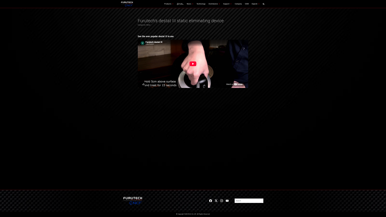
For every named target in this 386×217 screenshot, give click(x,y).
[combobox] (249, 201)
